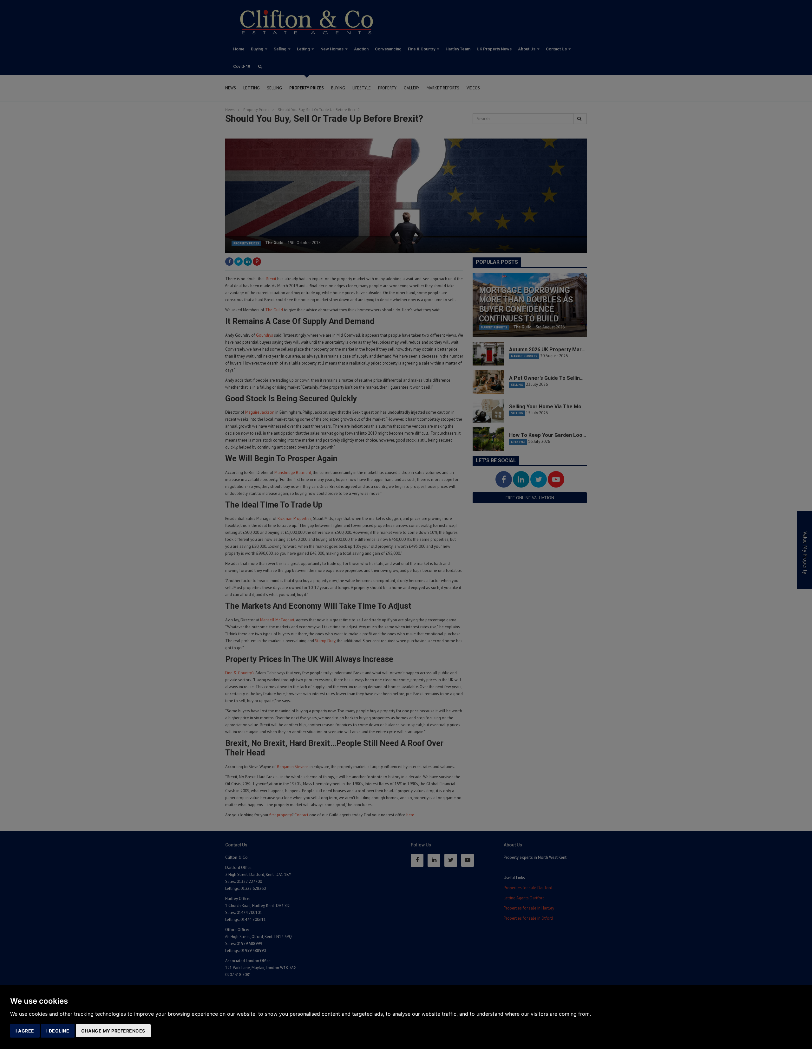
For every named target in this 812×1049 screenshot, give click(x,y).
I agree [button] (25, 1030)
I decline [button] (57, 1030)
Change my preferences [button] (113, 1030)
